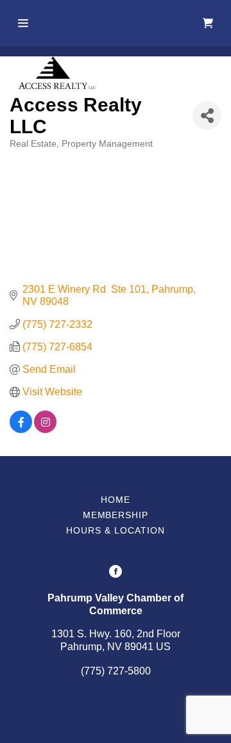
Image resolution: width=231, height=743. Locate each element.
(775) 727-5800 (116, 670)
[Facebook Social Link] (115, 573)
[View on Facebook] (21, 429)
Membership (116, 515)
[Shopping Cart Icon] (208, 23)
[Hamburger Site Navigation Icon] (23, 23)
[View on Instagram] (45, 429)
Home (115, 499)
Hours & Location (115, 530)
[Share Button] (207, 115)
